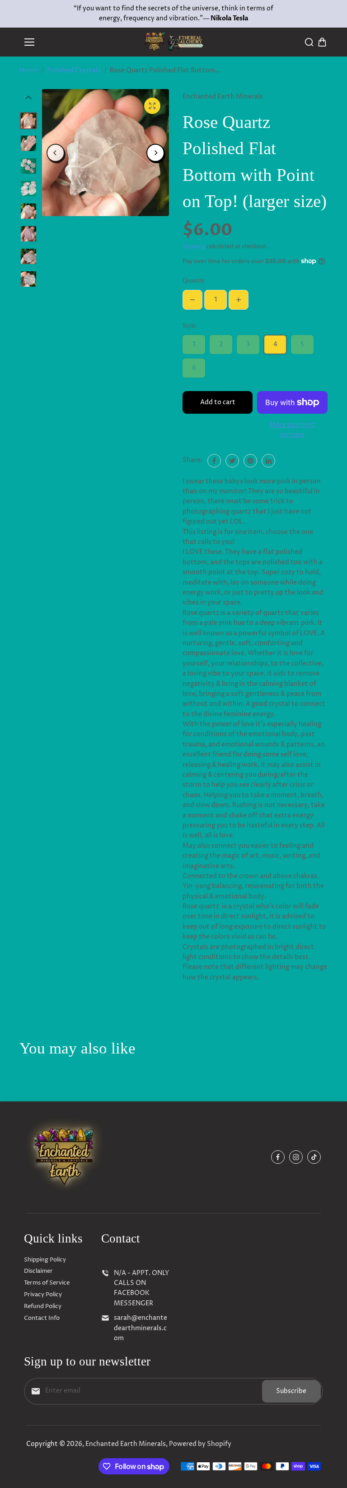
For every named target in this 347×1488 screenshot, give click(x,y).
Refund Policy (42, 1306)
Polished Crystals (74, 70)
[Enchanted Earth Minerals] (173, 41)
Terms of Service (47, 1283)
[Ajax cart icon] (322, 42)
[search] (309, 42)
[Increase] (239, 300)
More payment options (292, 429)
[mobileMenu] (29, 42)
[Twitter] (232, 461)
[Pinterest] (250, 461)
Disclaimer (38, 1271)
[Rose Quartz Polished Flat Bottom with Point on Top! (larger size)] (152, 106)
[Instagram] (296, 1157)
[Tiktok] (314, 1157)
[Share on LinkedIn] (268, 461)
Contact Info (42, 1318)
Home (28, 70)
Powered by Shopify (200, 1444)
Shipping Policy (45, 1260)
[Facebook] (214, 461)
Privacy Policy (43, 1294)
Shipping (194, 246)
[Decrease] (192, 300)
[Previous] (56, 153)
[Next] (155, 153)
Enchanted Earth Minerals (125, 1444)
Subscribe (291, 1391)
